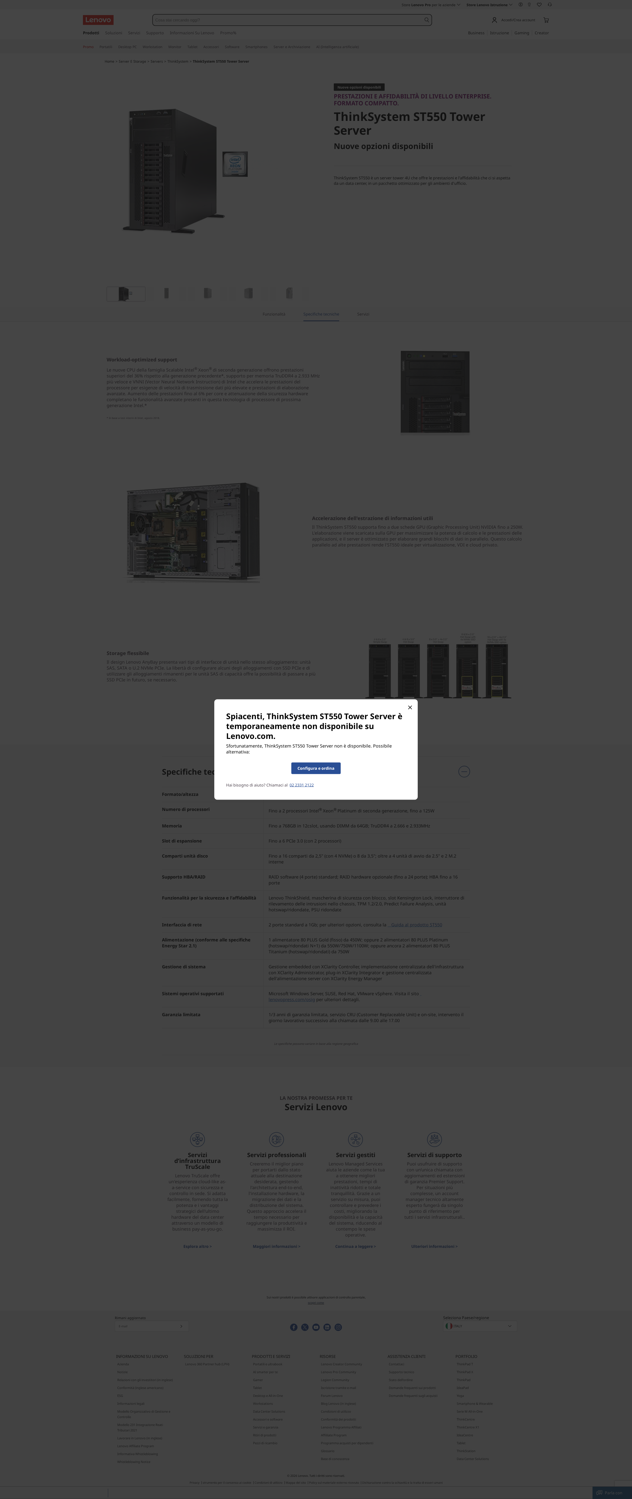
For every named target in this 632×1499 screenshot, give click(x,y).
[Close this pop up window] (410, 707)
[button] (316, 768)
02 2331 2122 (302, 785)
